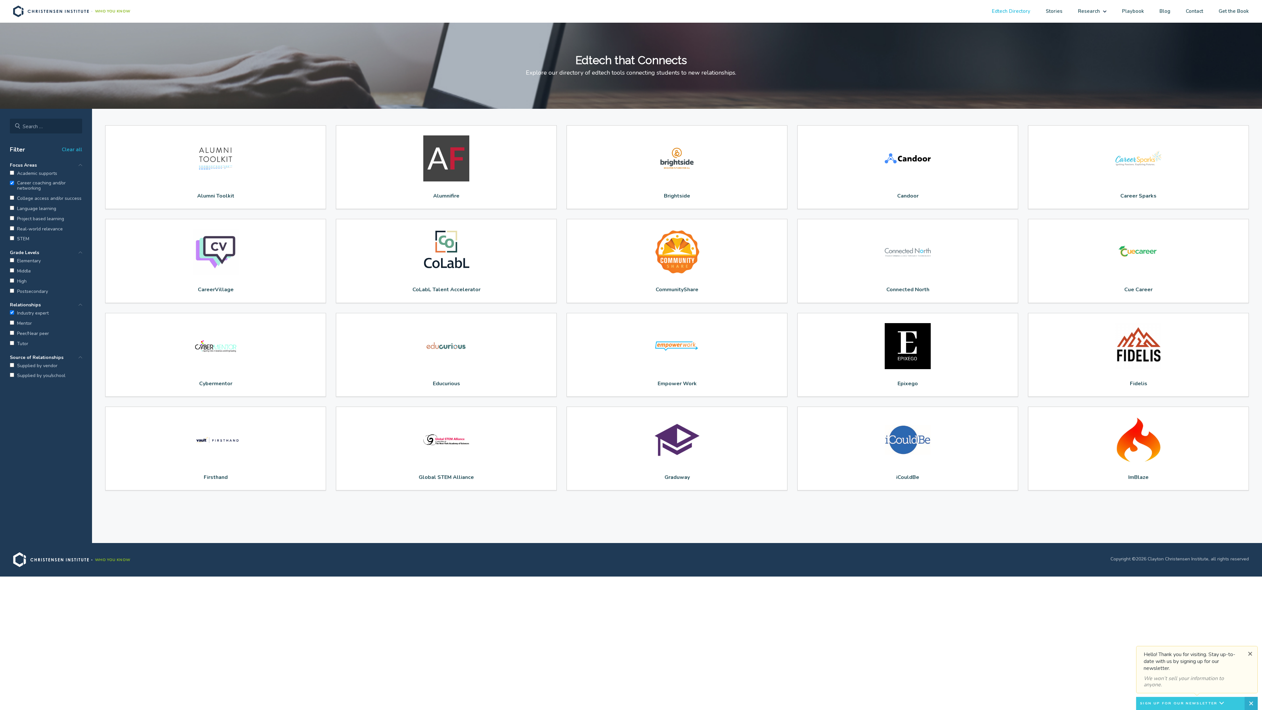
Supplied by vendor (37, 366)
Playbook (1133, 11)
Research (1089, 11)
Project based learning (40, 219)
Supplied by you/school (41, 376)
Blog (1164, 11)
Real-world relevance (40, 229)
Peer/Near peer (33, 334)
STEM (23, 239)
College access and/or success (49, 198)
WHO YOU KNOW (112, 11)
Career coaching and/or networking (41, 186)
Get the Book (1234, 11)
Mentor (24, 323)
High (22, 281)
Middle (24, 271)
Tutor (22, 344)
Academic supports (37, 174)
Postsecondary (32, 292)
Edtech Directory (1011, 11)
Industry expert (33, 313)
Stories (1054, 11)
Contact (1194, 11)
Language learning (36, 209)
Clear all (72, 149)
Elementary (29, 261)
